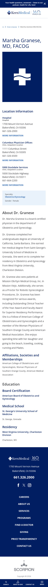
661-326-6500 (9, 155)
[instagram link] (29, 485)
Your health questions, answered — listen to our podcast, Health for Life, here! (24, 4)
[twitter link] (24, 485)
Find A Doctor (12, 27)
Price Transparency (24, 539)
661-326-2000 (9, 131)
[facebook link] (18, 485)
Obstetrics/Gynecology (15, 197)
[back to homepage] (3, 27)
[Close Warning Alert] (45, 4)
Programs (24, 518)
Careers (24, 497)
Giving (24, 532)
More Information (12, 136)
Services (24, 511)
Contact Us (24, 546)
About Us (24, 504)
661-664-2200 (9, 180)
